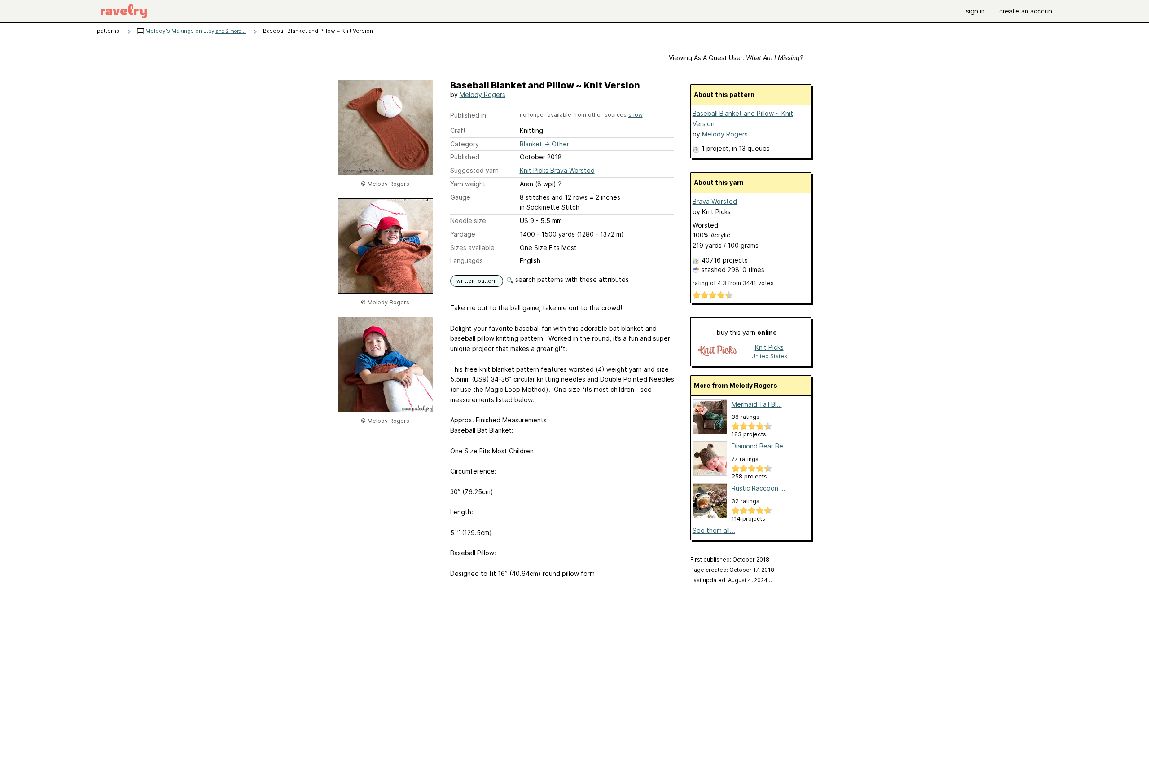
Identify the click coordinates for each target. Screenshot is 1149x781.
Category (464, 144)
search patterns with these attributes (571, 279)
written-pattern (476, 280)
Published (464, 157)
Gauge (460, 197)
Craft (458, 130)
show (635, 114)
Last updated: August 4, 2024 (732, 580)
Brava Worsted (715, 201)
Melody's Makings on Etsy (195, 30)
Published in (468, 115)
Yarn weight (468, 184)
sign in (975, 11)
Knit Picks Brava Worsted (557, 170)
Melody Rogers (482, 94)
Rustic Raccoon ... (758, 488)
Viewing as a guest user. (736, 57)
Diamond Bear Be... (760, 446)
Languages (466, 260)
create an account (1027, 11)
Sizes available (472, 247)
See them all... (714, 530)
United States (769, 356)
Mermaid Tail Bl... (757, 404)
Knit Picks (769, 347)
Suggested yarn (474, 170)
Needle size (468, 220)
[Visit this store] (717, 351)
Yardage (462, 234)
